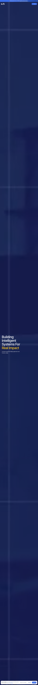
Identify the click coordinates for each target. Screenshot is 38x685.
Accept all (34, 682)
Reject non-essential (23, 682)
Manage (29, 682)
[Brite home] (4, 4)
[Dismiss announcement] (36, 0)
